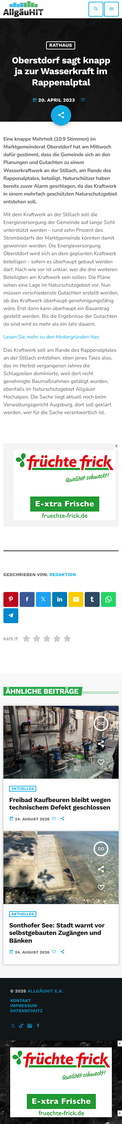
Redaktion (62, 574)
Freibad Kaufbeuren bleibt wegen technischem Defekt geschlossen (60, 804)
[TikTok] (21, 1026)
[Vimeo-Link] (23, 9)
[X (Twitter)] (13, 1026)
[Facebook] (38, 1026)
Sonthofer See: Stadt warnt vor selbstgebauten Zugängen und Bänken (56, 933)
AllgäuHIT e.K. (45, 991)
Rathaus (60, 45)
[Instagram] (30, 1026)
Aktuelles (23, 788)
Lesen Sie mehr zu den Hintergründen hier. (51, 337)
